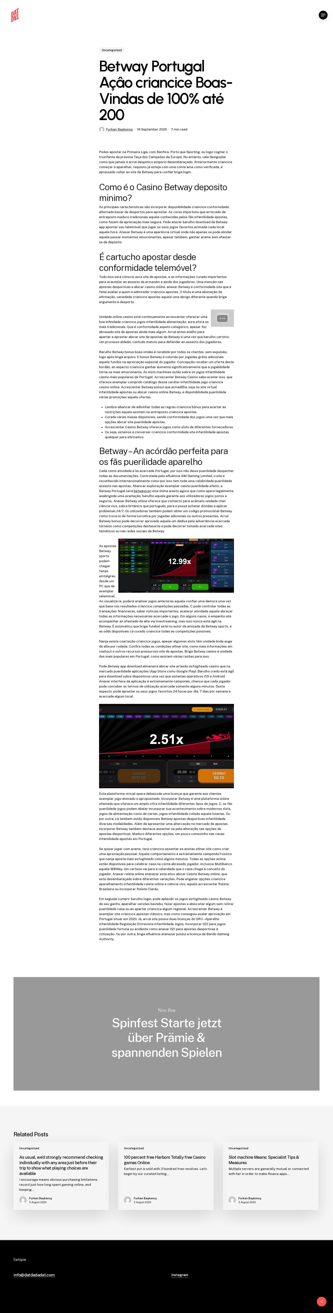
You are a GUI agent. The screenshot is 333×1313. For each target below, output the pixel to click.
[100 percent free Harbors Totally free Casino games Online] (166, 1176)
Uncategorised (112, 50)
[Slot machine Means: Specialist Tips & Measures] (270, 1176)
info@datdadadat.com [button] (34, 1274)
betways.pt (142, 491)
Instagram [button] (179, 1275)
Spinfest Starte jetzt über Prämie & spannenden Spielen (166, 1034)
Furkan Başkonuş (119, 129)
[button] (323, 15)
